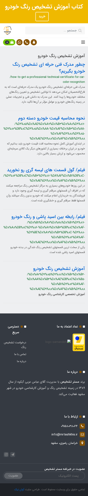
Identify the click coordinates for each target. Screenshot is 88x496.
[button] (34, 42)
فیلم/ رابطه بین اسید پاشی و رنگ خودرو (48, 216)
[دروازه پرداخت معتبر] (79, 342)
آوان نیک (19, 489)
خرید (42, 16)
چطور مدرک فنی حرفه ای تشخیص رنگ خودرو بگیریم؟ (48, 68)
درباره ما (21, 361)
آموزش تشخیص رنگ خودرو (59, 268)
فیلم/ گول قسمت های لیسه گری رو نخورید (46, 170)
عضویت (13, 475)
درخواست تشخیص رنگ (15, 345)
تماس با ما (20, 354)
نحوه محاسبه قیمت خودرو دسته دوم (51, 118)
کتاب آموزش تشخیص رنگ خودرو (44, 6)
